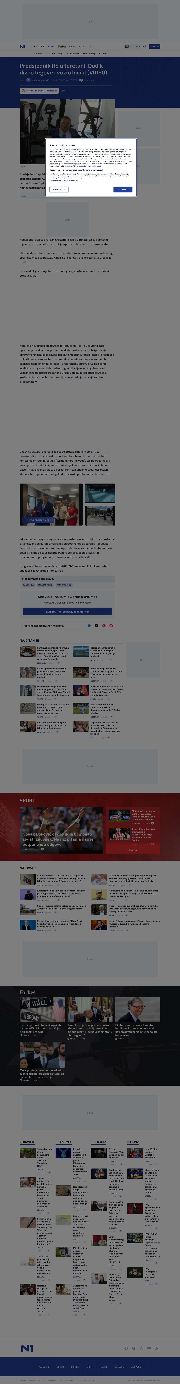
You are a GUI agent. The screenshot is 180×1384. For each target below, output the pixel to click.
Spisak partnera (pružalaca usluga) (64, 180)
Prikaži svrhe (59, 189)
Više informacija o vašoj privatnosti (87, 166)
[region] (91, 167)
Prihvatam (122, 189)
